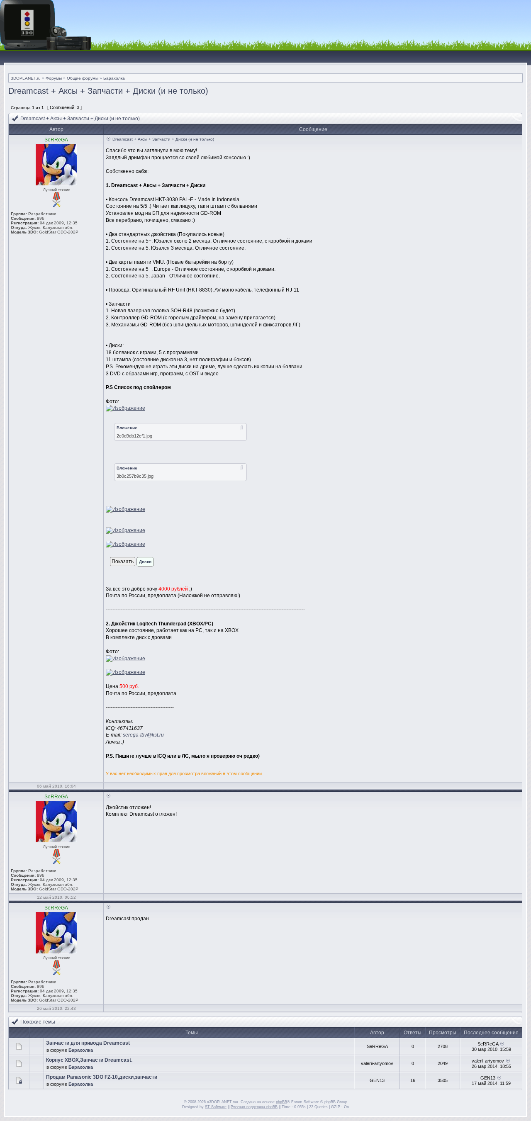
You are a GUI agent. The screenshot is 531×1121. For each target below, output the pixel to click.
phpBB (281, 1102)
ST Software (216, 1107)
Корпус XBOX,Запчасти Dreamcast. (89, 1060)
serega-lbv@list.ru (143, 735)
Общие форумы (82, 78)
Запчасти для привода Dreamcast (88, 1043)
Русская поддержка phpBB (254, 1107)
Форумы (54, 78)
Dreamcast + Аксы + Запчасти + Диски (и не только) (108, 90)
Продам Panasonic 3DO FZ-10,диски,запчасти (101, 1077)
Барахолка (114, 78)
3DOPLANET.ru (26, 78)
